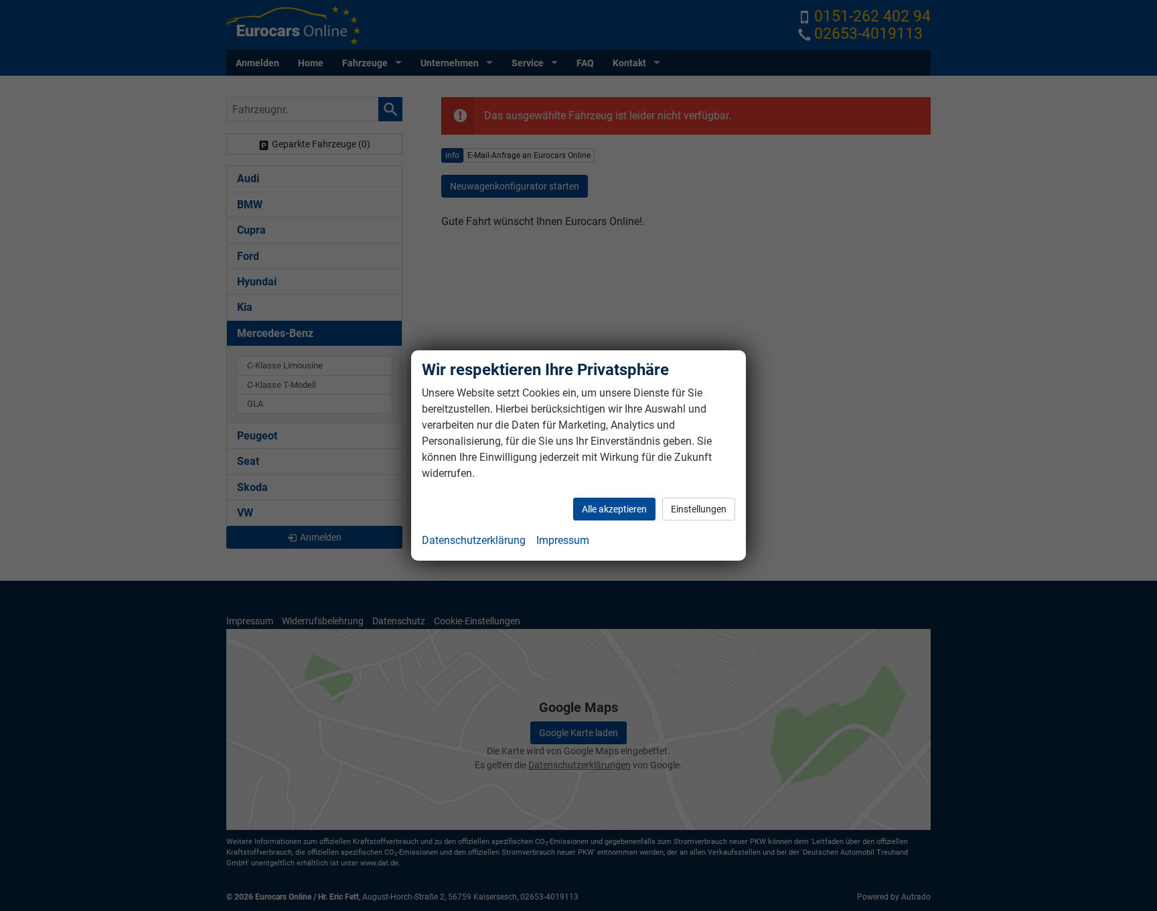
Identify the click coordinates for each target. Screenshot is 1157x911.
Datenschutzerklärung (474, 540)
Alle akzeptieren (614, 509)
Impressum (562, 540)
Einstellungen (698, 509)
